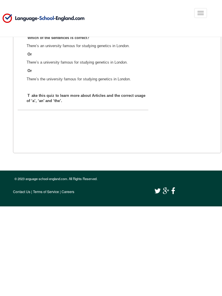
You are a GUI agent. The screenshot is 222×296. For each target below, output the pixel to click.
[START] (74, 126)
